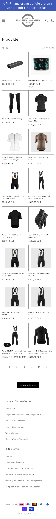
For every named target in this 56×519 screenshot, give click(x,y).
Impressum (10, 408)
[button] (3, 20)
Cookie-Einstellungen (14, 427)
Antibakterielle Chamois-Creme (40, 80)
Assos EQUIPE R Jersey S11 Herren (38, 158)
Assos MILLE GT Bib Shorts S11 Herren (39, 313)
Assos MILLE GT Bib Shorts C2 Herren (13, 313)
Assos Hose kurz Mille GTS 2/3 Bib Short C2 (13, 274)
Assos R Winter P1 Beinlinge (12, 119)
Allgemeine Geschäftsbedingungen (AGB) (23, 414)
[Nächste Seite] (46, 367)
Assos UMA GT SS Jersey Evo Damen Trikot (38, 120)
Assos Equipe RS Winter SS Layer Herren (11, 236)
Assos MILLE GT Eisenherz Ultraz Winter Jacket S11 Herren (40, 352)
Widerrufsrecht (11, 433)
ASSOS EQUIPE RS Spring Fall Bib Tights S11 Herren (39, 197)
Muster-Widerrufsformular (16, 439)
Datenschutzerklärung (15, 420)
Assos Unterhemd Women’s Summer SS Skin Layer (12, 158)
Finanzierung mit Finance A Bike (19, 468)
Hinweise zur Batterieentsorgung (19, 474)
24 (39, 367)
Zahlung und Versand (14, 462)
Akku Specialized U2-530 (11, 80)
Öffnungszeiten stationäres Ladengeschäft (24, 480)
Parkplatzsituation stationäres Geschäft (22, 486)
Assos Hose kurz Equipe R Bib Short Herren (39, 274)
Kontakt (9, 456)
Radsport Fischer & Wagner (30, 514)
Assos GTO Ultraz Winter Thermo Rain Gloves (40, 236)
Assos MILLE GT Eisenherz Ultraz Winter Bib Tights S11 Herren (14, 352)
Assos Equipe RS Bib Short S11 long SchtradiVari (13, 197)
